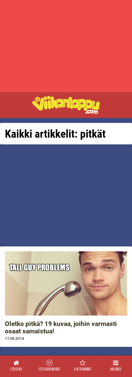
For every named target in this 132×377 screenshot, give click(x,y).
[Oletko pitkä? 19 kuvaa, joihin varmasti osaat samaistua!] (66, 283)
